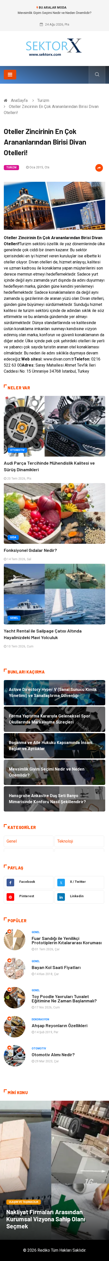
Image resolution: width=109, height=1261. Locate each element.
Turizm (43, 100)
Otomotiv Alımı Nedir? (53, 1054)
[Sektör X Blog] (54, 46)
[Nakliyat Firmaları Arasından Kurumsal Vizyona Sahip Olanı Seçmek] (54, 1170)
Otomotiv (17, 450)
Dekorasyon (40, 1019)
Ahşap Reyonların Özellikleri (59, 1025)
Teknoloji (65, 841)
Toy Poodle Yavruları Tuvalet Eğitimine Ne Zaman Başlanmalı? (64, 998)
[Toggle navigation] (10, 74)
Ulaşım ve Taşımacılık (23, 1202)
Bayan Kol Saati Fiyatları (56, 967)
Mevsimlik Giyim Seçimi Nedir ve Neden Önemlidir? (55, 13)
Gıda (13, 537)
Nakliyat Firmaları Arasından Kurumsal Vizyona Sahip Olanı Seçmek (45, 1219)
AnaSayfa (19, 100)
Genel (14, 618)
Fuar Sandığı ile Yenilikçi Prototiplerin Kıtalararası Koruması (67, 940)
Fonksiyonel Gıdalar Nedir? (30, 550)
